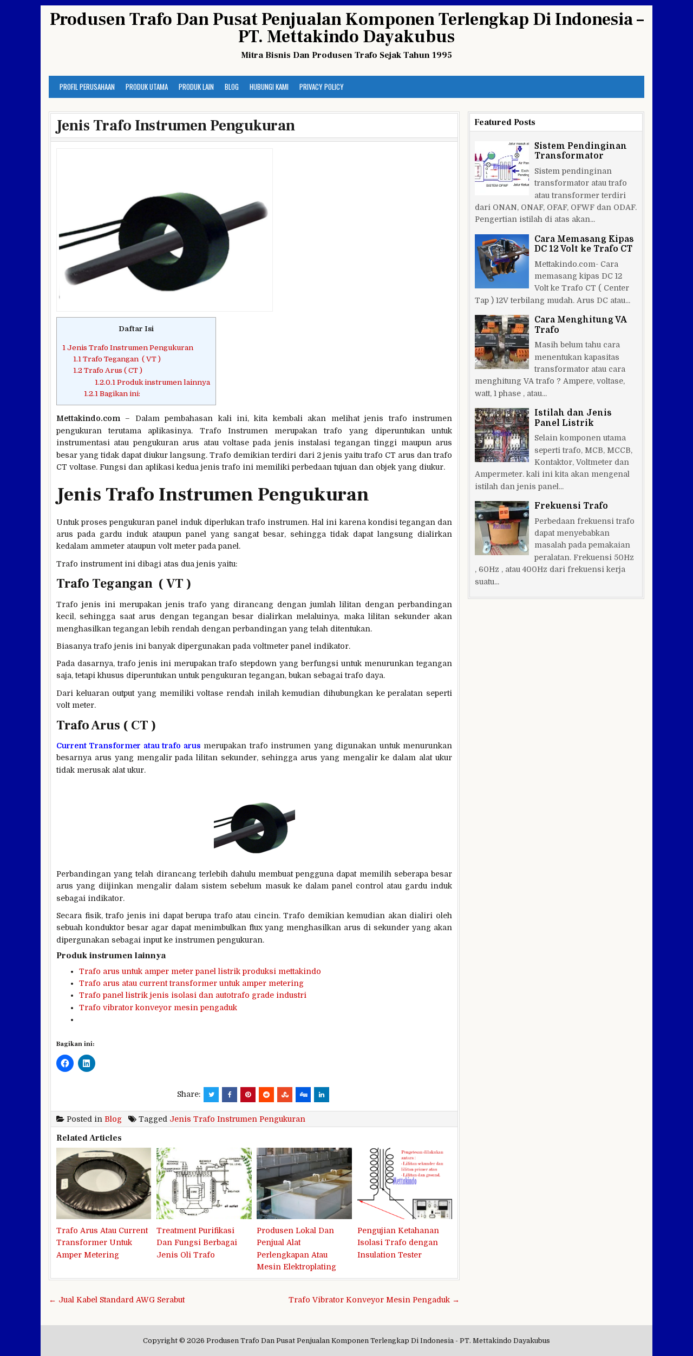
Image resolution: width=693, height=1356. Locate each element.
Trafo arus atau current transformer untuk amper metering (191, 983)
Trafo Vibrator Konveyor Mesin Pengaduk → (374, 1299)
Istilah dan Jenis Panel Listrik (573, 417)
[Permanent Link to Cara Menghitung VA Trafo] (502, 342)
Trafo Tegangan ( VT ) (117, 359)
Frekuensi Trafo (571, 506)
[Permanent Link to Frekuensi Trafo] (502, 528)
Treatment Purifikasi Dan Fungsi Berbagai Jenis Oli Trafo (196, 1242)
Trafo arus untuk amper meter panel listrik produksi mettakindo (200, 971)
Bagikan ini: (112, 394)
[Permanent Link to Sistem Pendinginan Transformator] (502, 168)
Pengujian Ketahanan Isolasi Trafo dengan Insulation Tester (398, 1242)
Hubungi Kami (269, 86)
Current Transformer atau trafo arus (128, 745)
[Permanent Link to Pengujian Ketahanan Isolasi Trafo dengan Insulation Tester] (404, 1183)
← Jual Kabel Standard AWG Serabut (117, 1299)
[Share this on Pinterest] (248, 1094)
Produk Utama (147, 86)
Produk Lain (196, 86)
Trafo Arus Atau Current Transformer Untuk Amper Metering (102, 1242)
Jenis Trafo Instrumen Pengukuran (175, 125)
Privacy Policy (321, 86)
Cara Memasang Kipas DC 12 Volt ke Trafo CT (584, 244)
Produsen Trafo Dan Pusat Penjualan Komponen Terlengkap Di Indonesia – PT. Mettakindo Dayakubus (347, 28)
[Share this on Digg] (303, 1094)
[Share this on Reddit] (266, 1094)
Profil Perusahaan (87, 86)
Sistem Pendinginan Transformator (580, 151)
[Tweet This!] (211, 1094)
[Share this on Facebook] (229, 1094)
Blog (232, 86)
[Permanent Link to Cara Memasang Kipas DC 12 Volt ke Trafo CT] (502, 261)
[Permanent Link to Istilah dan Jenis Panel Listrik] (502, 435)
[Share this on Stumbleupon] (284, 1094)
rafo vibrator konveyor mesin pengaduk (160, 1007)
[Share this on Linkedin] (321, 1094)
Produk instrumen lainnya (152, 382)
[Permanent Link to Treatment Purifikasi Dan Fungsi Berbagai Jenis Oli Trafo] (203, 1183)
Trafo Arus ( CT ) (107, 370)
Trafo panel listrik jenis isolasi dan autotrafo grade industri (192, 995)
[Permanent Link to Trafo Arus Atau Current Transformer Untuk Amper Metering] (103, 1183)
